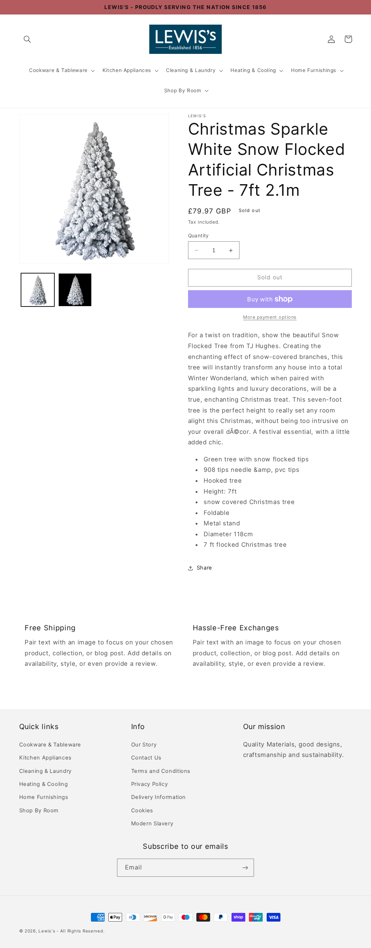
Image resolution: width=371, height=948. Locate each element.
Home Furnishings (313, 70)
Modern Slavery (152, 823)
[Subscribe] (245, 867)
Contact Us (146, 757)
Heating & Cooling (253, 70)
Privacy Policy (149, 784)
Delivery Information (158, 797)
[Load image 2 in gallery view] (75, 289)
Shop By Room (182, 90)
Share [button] (204, 567)
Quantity (198, 235)
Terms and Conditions (161, 771)
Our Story (144, 744)
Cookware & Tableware (58, 70)
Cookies (142, 810)
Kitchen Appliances (127, 70)
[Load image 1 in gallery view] (37, 289)
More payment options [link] (270, 317)
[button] (27, 39)
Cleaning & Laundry (191, 70)
